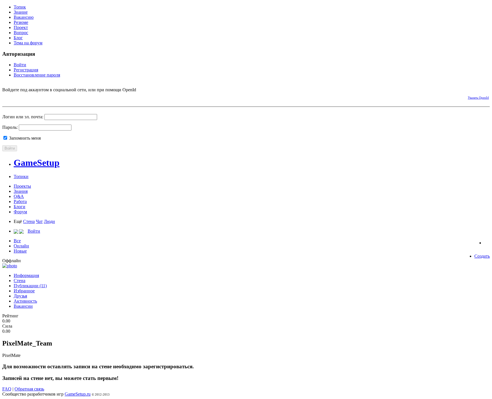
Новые (20, 251)
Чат (39, 221)
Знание (21, 12)
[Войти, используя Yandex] (46, 96)
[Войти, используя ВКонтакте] (16, 96)
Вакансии (23, 306)
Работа (20, 201)
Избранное (24, 290)
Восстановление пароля (37, 75)
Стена (29, 221)
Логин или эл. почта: (22, 116)
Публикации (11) (30, 285)
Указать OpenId (478, 97)
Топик (20, 7)
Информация (26, 275)
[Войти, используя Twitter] (26, 96)
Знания (21, 191)
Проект (21, 27)
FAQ (6, 388)
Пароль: (10, 127)
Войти (20, 64)
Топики (21, 176)
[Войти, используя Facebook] (6, 96)
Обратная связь (29, 388)
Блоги (19, 206)
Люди (49, 221)
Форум (20, 211)
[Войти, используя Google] (36, 96)
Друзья (20, 295)
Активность (25, 301)
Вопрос (21, 32)
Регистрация (26, 69)
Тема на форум (28, 42)
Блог (18, 37)
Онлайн (21, 245)
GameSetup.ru (78, 394)
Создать (482, 256)
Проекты (22, 186)
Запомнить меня (24, 138)
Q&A (19, 196)
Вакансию (24, 17)
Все (17, 240)
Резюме (21, 22)
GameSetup (37, 163)
